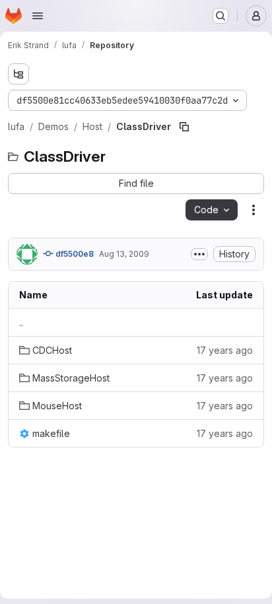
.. (21, 322)
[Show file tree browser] (18, 73)
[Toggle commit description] (199, 254)
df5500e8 (73, 254)
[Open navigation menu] (37, 15)
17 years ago (225, 350)
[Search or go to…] (220, 16)
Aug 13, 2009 (124, 254)
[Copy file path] (184, 126)
